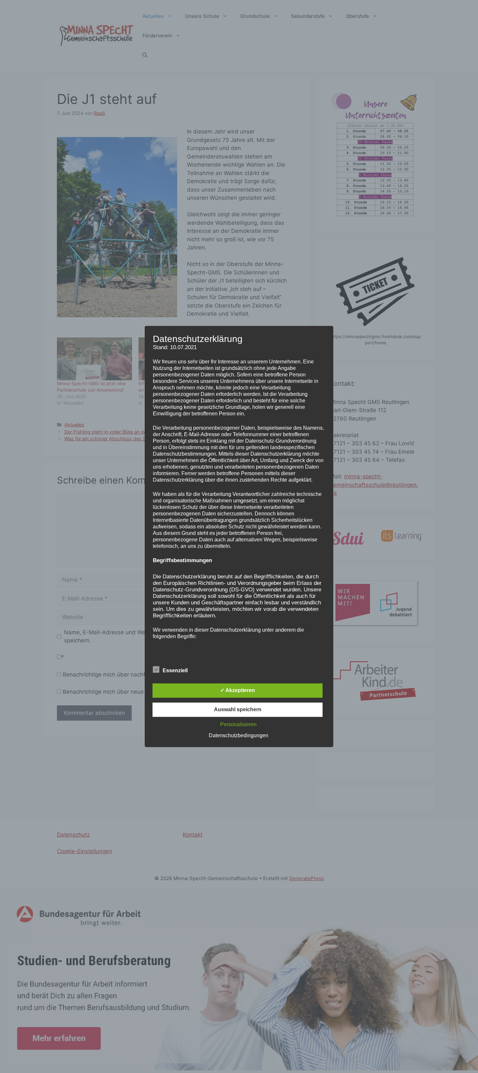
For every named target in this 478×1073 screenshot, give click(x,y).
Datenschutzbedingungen (238, 735)
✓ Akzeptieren (237, 690)
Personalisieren (238, 724)
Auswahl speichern (237, 710)
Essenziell (175, 671)
